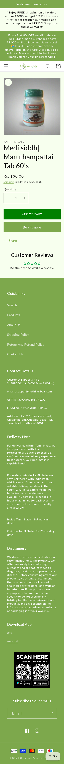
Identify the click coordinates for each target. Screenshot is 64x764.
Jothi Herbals (25, 758)
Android (12, 641)
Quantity (10, 189)
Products (13, 315)
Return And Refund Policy (25, 344)
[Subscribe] (52, 713)
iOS (9, 633)
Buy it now (32, 227)
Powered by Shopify (44, 758)
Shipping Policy (18, 334)
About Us (13, 325)
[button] (6, 66)
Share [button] (13, 240)
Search (12, 305)
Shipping (9, 181)
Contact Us (15, 354)
